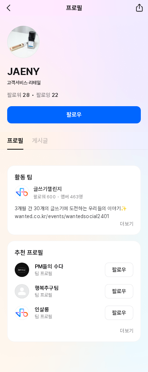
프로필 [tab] (15, 140)
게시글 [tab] (40, 140)
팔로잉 (47, 95)
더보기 (126, 224)
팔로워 (18, 95)
